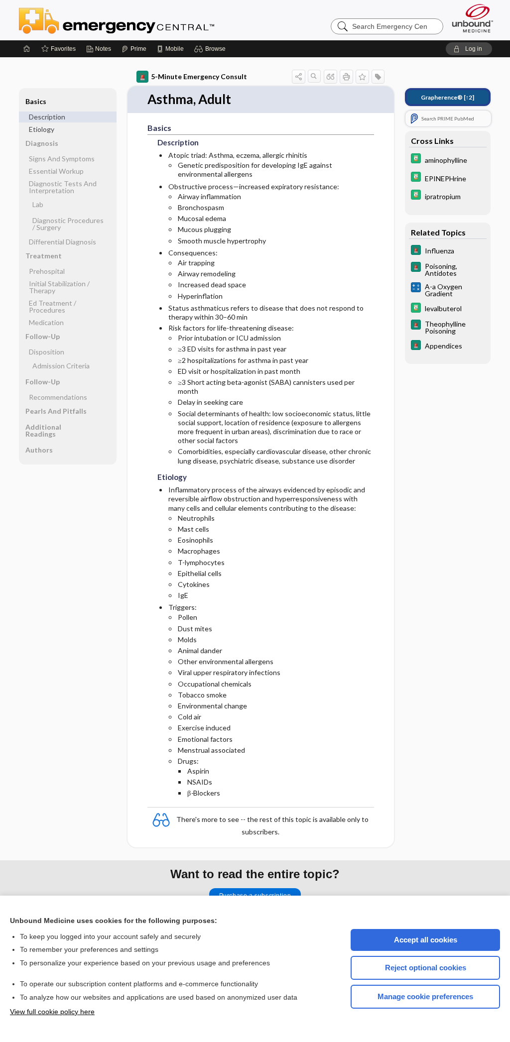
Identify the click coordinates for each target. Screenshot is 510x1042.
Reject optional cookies (425, 967)
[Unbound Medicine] (473, 18)
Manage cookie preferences (425, 996)
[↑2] (447, 97)
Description (47, 117)
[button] (211, 48)
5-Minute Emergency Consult (199, 76)
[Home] (26, 48)
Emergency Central (142, 20)
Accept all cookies (425, 939)
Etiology (41, 129)
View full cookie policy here (52, 1012)
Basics (35, 101)
